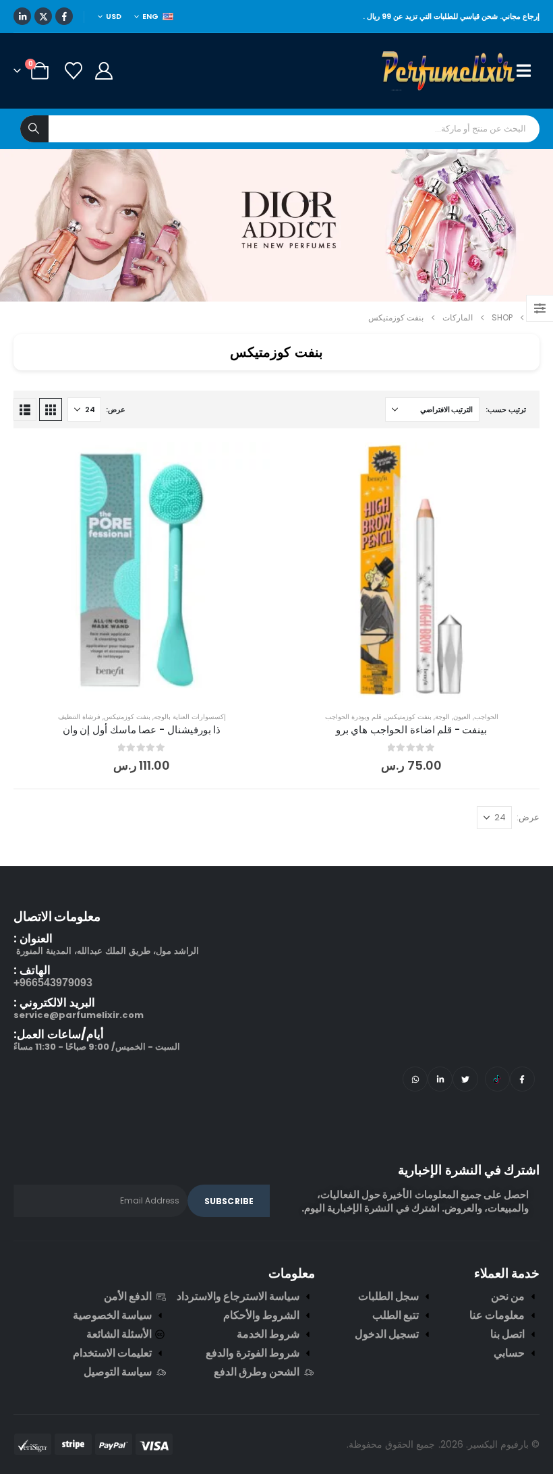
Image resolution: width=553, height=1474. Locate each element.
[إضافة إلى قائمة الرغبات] (519, 462)
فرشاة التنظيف (79, 717)
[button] (50, 409)
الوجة (442, 717)
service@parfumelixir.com (78, 1015)
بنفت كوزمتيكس (408, 717)
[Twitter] (465, 1079)
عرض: (115, 409)
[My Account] (103, 71)
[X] (43, 16)
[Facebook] (64, 16)
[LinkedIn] (22, 16)
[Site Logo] (449, 70)
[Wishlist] (73, 71)
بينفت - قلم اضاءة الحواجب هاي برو (412, 729)
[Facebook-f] (522, 1079)
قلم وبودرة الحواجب (353, 717)
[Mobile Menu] (528, 71)
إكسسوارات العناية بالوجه (190, 717)
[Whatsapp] (415, 1079)
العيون (462, 717)
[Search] (34, 128)
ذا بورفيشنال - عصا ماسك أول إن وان (142, 729)
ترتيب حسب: (506, 409)
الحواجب (486, 717)
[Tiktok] (497, 1079)
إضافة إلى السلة (401, 684)
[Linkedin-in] (440, 1079)
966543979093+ (52, 982)
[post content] (411, 570)
